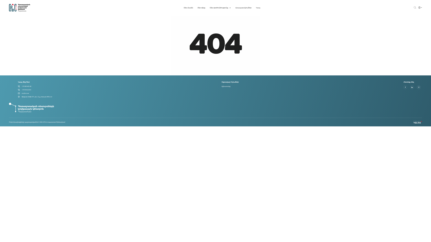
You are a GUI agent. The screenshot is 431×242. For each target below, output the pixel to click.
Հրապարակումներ (243, 8)
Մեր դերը (201, 8)
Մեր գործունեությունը (219, 8)
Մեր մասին (188, 8)
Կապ (258, 8)
